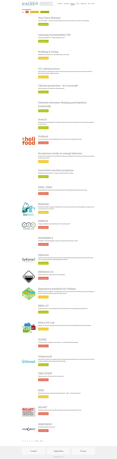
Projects (72, 3)
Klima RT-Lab (46, 322)
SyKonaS (43, 255)
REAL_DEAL (45, 187)
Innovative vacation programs (56, 170)
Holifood (43, 136)
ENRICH (43, 221)
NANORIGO (45, 424)
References (84, 3)
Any (23, 12)
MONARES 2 (45, 238)
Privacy (83, 451)
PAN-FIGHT (45, 373)
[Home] (30, 4)
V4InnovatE (45, 356)
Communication (34, 12)
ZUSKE (42, 339)
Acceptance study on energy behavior (60, 153)
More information (43, 24)
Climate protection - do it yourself (58, 85)
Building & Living (48, 51)
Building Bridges (45, 12)
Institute (60, 3)
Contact (33, 451)
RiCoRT (42, 407)
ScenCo (42, 119)
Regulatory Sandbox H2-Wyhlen (57, 288)
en (94, 3)
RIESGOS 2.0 (45, 271)
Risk (27, 12)
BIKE (41, 390)
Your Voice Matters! (49, 18)
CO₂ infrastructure (49, 68)
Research (66, 3)
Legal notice (58, 451)
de (91, 3)
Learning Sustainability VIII (54, 34)
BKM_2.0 (43, 305)
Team (77, 3)
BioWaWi (43, 204)
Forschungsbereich (26, 9)
